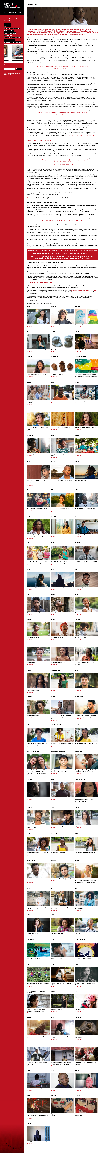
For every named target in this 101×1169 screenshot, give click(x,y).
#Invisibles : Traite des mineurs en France (13, 60)
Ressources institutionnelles (12, 37)
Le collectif (7, 24)
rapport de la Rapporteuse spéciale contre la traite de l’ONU (80, 135)
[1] (33, 154)
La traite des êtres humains (11, 28)
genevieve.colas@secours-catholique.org (12, 18)
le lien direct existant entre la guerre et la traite (83, 290)
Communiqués (8, 35)
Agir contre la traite (10, 33)
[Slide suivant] (22, 53)
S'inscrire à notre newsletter (12, 42)
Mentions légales (7, 64)
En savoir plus (30, 326)
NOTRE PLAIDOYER (8, 31)
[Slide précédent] (5, 53)
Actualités (7, 26)
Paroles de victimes (9, 40)
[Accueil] (13, 6)
